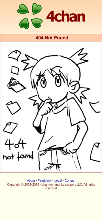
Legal (58, 180)
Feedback (45, 180)
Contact (70, 180)
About (31, 180)
